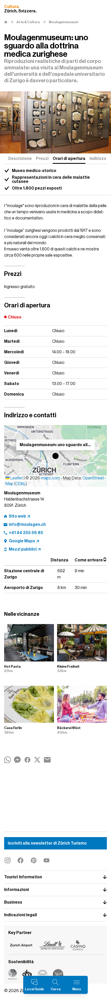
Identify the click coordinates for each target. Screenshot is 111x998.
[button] (55, 456)
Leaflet (16, 478)
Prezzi (42, 159)
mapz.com (51, 478)
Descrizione (20, 159)
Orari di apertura (69, 159)
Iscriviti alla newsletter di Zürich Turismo (47, 843)
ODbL (20, 484)
